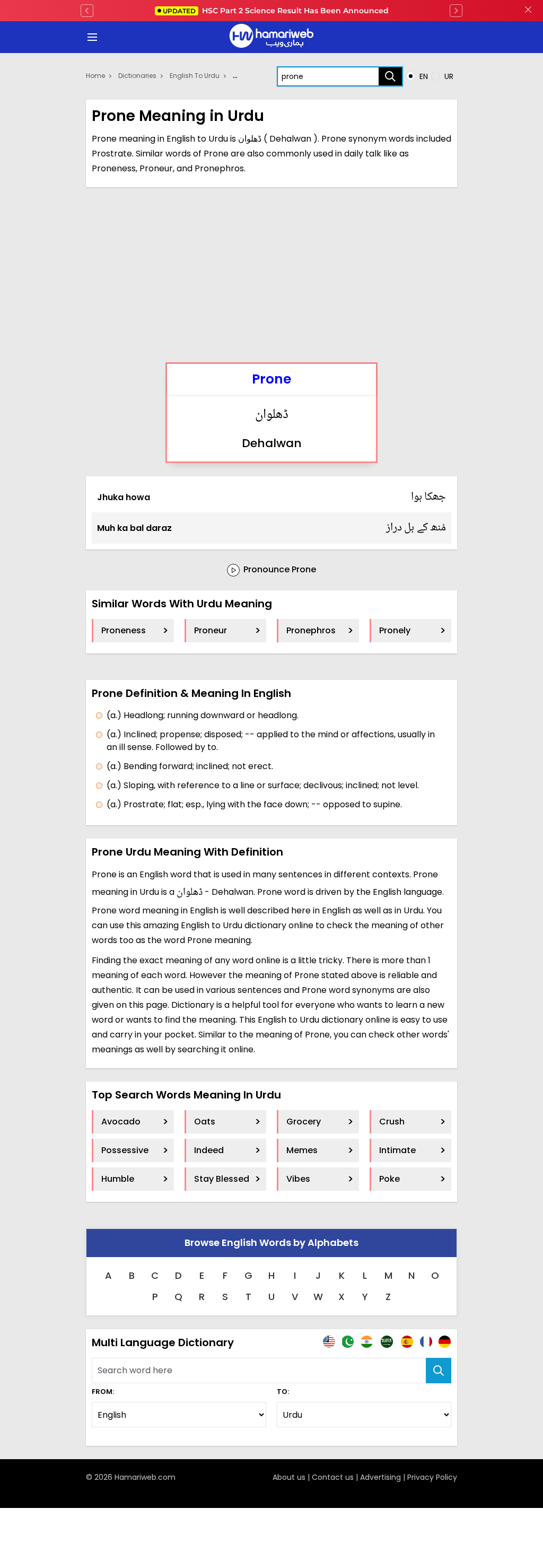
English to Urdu (195, 75)
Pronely (394, 630)
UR (447, 76)
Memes (302, 1150)
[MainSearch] (438, 1370)
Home (95, 75)
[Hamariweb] (271, 37)
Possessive (124, 1150)
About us (289, 1477)
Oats (204, 1121)
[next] (456, 10)
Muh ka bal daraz (134, 528)
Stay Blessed (221, 1179)
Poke (389, 1179)
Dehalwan (272, 443)
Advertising (380, 1477)
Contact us (333, 1477)
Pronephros (311, 630)
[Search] (390, 76)
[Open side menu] (90, 37)
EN (422, 76)
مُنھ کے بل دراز (416, 528)
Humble (117, 1179)
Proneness (123, 630)
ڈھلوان (271, 415)
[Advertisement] (271, 274)
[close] (528, 10)
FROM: (103, 1391)
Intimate (397, 1150)
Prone (271, 379)
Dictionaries (137, 75)
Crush (392, 1121)
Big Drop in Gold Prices (275, 10)
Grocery (303, 1121)
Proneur (210, 630)
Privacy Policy (432, 1477)
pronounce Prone (278, 569)
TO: (283, 1391)
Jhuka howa (123, 497)
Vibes (298, 1179)
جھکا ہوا (428, 497)
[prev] (87, 10)
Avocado (121, 1121)
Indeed (209, 1150)
